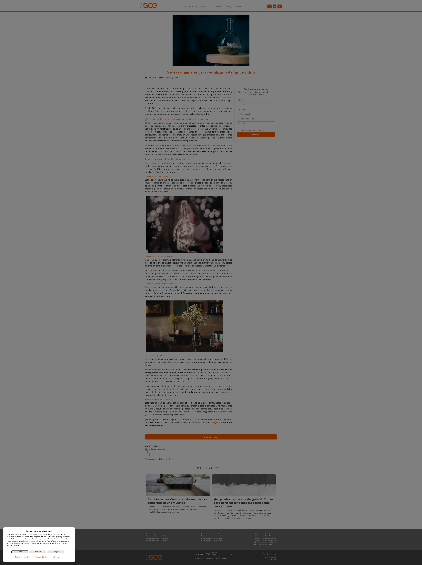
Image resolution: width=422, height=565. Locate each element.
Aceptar (19, 552)
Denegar (38, 552)
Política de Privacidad (22, 557)
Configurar (56, 552)
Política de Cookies (41, 557)
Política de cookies (29, 541)
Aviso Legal (56, 557)
